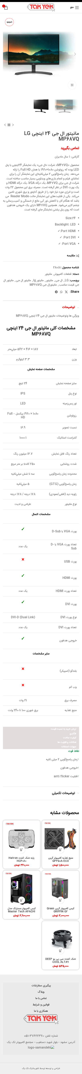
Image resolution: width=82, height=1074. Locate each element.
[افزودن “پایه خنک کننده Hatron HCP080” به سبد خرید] (21, 849)
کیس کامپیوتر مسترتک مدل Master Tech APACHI (22, 910)
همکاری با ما (41, 1011)
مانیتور (48, 274)
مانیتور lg (38, 280)
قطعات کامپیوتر (62, 274)
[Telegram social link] (56, 291)
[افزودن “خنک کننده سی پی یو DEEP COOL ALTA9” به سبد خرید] (60, 950)
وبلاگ (41, 992)
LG (67, 280)
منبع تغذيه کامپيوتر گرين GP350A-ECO (60, 859)
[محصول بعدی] (5, 125)
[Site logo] (41, 7)
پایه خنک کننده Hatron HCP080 (21, 859)
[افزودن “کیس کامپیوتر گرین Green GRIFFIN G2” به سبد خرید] (60, 900)
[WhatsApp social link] (61, 291)
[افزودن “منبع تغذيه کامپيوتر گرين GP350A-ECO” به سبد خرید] (60, 849)
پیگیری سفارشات (41, 985)
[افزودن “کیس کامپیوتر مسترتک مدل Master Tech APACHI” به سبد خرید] (21, 900)
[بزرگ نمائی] (72, 85)
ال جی (58, 280)
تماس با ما (41, 998)
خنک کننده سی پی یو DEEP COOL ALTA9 (60, 960)
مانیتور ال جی (23, 280)
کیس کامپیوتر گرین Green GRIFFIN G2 (60, 910)
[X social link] (66, 291)
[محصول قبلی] (13, 125)
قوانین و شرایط (41, 1004)
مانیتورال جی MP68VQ (43, 285)
